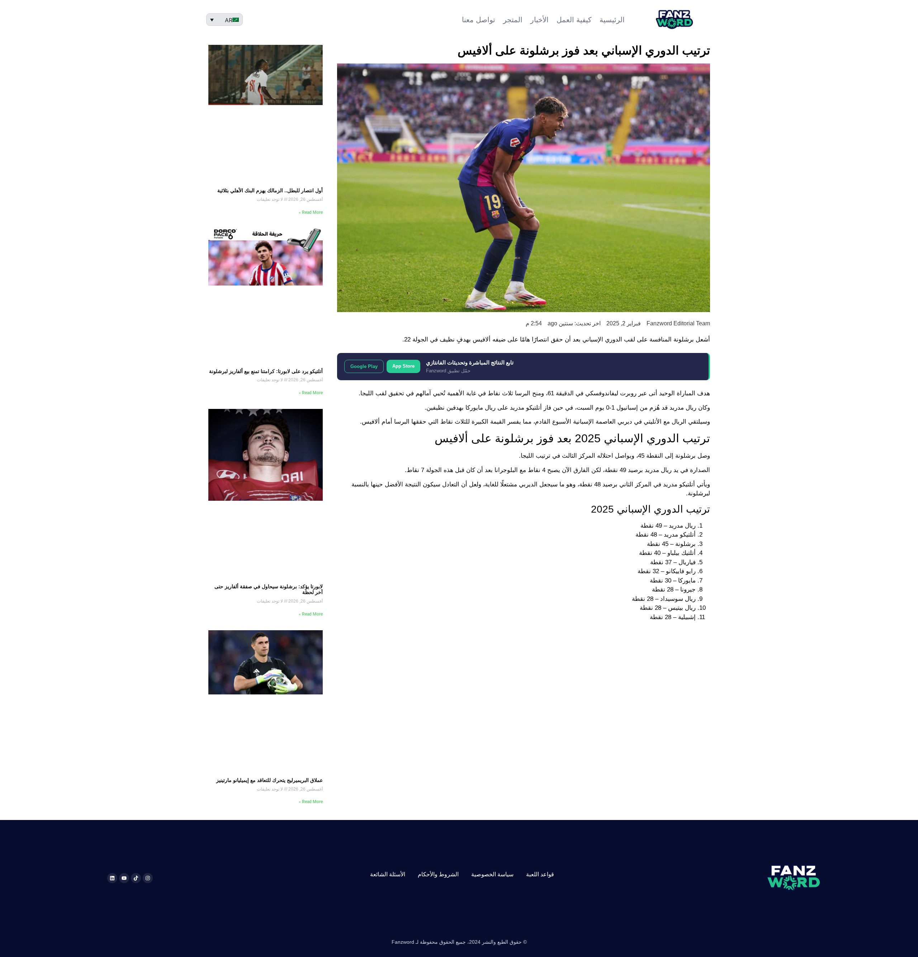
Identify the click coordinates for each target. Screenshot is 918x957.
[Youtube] (124, 878)
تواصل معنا (478, 20)
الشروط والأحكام (438, 874)
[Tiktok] (136, 878)
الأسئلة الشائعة (387, 874)
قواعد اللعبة (540, 874)
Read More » (311, 212)
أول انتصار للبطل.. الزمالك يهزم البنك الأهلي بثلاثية (270, 190)
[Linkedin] (112, 878)
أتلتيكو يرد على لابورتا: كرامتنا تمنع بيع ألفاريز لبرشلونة (266, 371)
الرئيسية (612, 20)
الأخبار (539, 20)
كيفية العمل (574, 20)
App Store (403, 366)
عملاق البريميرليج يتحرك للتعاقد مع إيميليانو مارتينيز (269, 780)
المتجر (512, 20)
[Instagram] (148, 878)
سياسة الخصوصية (492, 874)
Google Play (364, 366)
